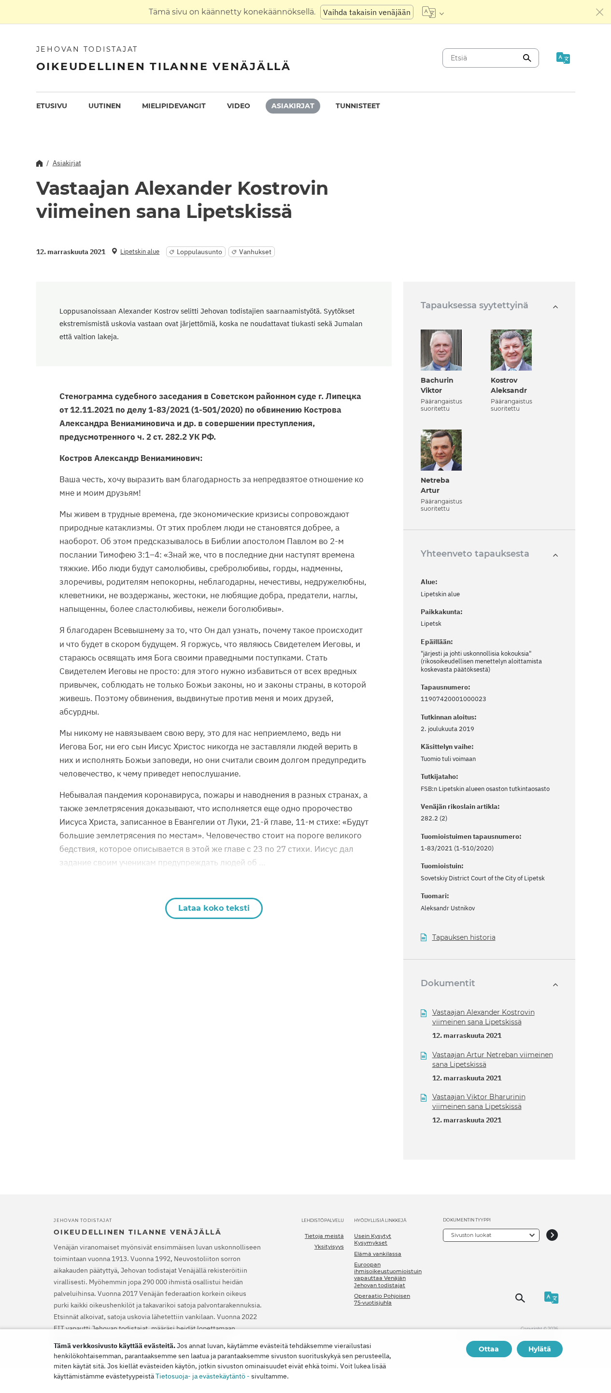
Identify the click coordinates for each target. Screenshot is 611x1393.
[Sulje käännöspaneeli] (600, 12)
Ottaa (489, 1349)
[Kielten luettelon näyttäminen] (433, 12)
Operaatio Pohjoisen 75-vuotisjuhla (382, 1299)
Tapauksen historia (464, 937)
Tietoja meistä (324, 1236)
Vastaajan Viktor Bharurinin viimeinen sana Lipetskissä (479, 1101)
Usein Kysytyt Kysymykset (372, 1239)
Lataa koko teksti (214, 908)
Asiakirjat (292, 105)
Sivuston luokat (471, 1235)
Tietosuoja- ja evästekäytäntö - (203, 1376)
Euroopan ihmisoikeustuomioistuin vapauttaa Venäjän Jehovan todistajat (388, 1275)
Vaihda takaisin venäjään (367, 12)
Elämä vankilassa (377, 1253)
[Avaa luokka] (552, 1235)
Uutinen (104, 105)
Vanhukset (255, 251)
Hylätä (539, 1349)
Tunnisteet (358, 105)
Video (238, 105)
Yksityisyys (329, 1246)
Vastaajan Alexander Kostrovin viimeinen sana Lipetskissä (483, 1017)
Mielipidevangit (174, 105)
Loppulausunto (199, 251)
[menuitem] (51, 106)
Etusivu (51, 105)
